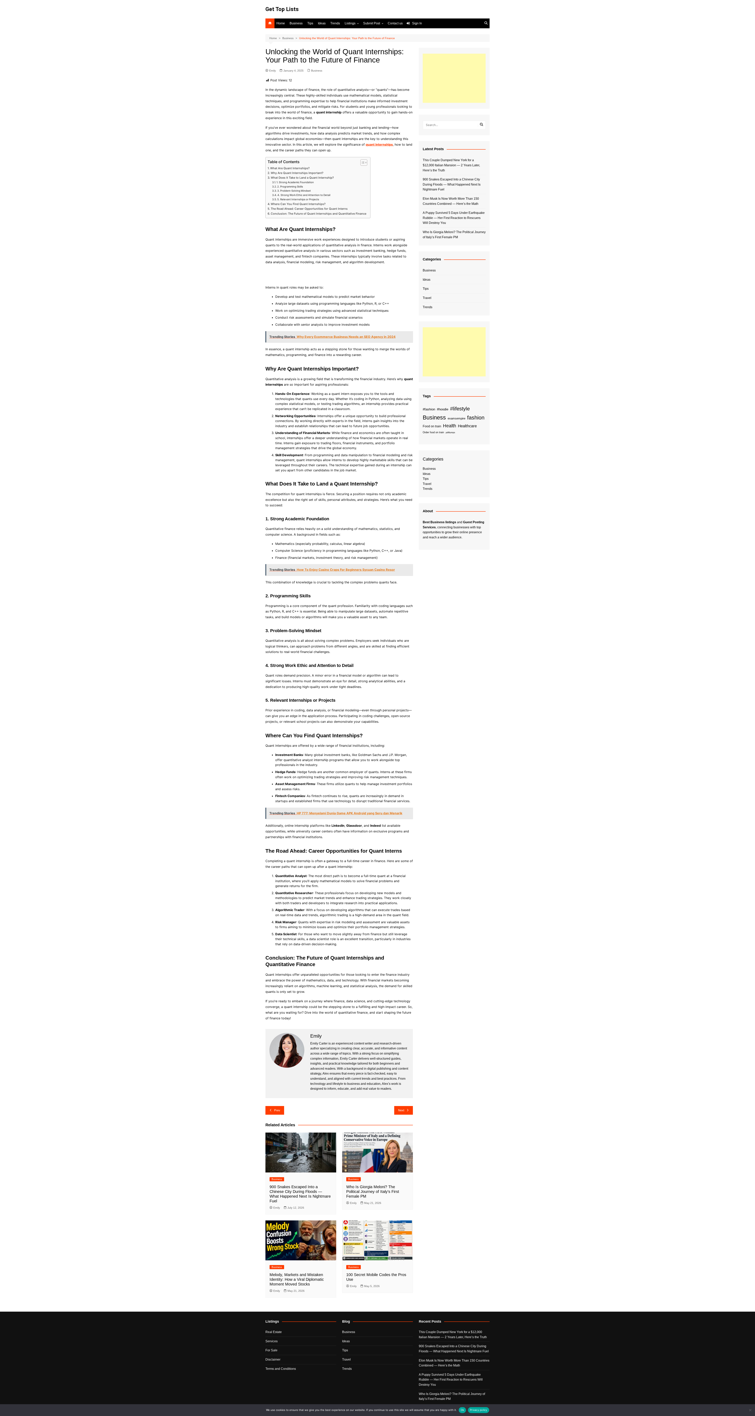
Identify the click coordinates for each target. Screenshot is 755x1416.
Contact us (395, 23)
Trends (335, 23)
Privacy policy (478, 1409)
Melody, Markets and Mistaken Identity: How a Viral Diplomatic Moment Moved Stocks (297, 1279)
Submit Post (371, 23)
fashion (475, 418)
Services (271, 1341)
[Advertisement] (454, 78)
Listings (350, 23)
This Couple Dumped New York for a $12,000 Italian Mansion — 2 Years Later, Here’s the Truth (451, 165)
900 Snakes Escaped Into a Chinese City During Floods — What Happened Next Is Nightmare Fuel (452, 184)
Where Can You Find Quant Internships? (298, 204)
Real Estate (273, 1332)
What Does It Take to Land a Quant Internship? (302, 177)
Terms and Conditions (280, 1368)
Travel (427, 298)
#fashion (429, 409)
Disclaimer (272, 1359)
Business (296, 23)
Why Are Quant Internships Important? (297, 173)
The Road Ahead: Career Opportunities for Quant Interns (309, 208)
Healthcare (467, 426)
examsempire (456, 418)
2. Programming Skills (290, 186)
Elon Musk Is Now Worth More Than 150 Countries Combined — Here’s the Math (451, 201)
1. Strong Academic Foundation (295, 182)
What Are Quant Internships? (290, 168)
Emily (272, 70)
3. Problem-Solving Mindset (294, 190)
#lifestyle (460, 409)
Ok (462, 1409)
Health (449, 425)
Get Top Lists (282, 9)
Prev (277, 1110)
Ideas (322, 23)
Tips (310, 23)
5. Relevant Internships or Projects (298, 199)
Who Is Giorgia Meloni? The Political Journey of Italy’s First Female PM (372, 1191)
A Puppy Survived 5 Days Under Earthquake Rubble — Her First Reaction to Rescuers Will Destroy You (454, 217)
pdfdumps (450, 432)
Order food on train (433, 432)
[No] (750, 1410)
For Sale (271, 1350)
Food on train (432, 426)
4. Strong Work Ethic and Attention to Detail (303, 195)
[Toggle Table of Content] (361, 162)
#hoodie (442, 409)
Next (401, 1110)
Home (280, 23)
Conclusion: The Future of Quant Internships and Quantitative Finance (318, 213)
